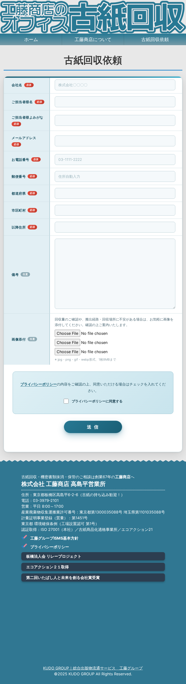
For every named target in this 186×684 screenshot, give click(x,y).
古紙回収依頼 (155, 39)
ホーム (31, 39)
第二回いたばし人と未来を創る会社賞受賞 (63, 577)
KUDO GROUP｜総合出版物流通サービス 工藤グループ (93, 668)
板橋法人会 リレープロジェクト (53, 556)
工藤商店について (93, 39)
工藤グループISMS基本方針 (54, 538)
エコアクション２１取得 (47, 566)
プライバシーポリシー (38, 384)
